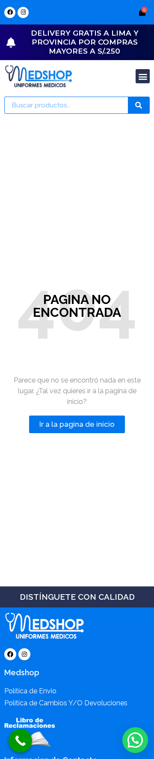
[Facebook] (9, 12)
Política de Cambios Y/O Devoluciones (65, 703)
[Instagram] (23, 12)
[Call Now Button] (20, 741)
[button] (143, 76)
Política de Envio (30, 691)
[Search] (138, 105)
